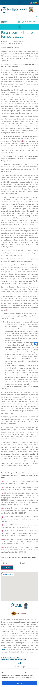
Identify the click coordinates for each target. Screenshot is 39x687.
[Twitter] (30, 21)
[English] (31, 3)
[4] (30, 216)
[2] (37, 108)
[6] (6, 310)
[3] (23, 141)
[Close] (37, 670)
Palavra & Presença (19, 41)
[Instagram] (23, 21)
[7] (14, 318)
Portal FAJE (6, 41)
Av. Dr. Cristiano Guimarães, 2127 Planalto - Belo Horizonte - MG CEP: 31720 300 (13, 658)
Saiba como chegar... (19, 667)
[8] (2, 539)
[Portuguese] (34, 3)
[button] (19, 2)
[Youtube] (26, 21)
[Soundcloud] (34, 21)
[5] (31, 283)
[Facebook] (19, 21)
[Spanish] (36, 3)
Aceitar (19, 683)
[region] (19, 678)
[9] (32, 465)
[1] (7, 104)
